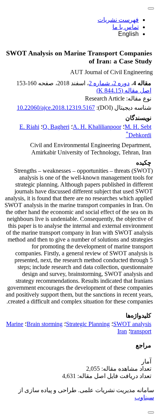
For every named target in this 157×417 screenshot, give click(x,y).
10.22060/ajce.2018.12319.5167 (56, 107)
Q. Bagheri (56, 126)
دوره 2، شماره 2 (109, 83)
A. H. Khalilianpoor (97, 126)
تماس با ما (125, 27)
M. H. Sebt (138, 126)
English (128, 34)
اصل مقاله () (123, 90)
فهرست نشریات (118, 19)
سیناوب (144, 397)
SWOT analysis (132, 324)
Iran (122, 331)
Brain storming (44, 324)
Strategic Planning (88, 324)
